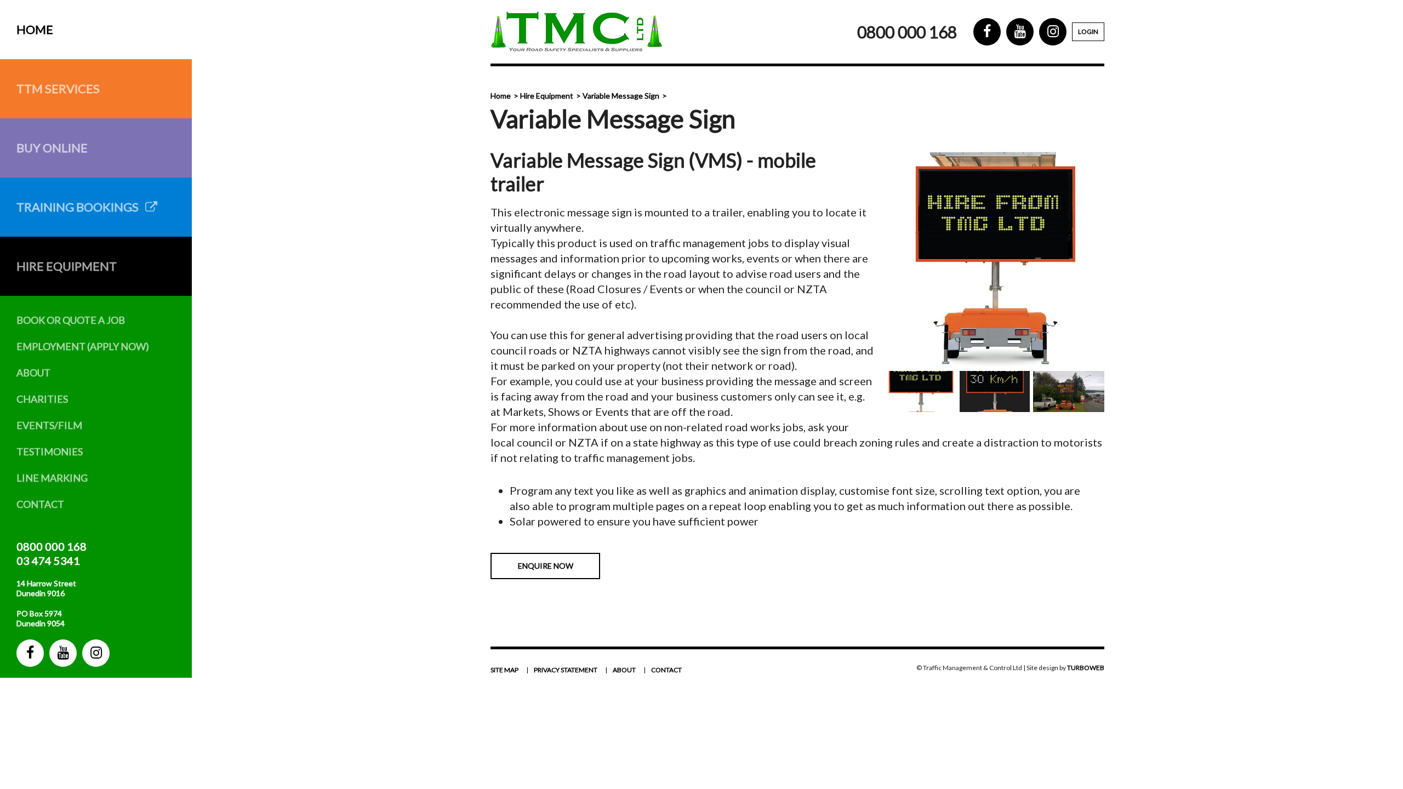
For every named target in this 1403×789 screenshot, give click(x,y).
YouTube (63, 653)
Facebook (30, 653)
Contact (40, 504)
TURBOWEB (1085, 668)
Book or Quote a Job (70, 320)
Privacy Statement (565, 670)
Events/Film (49, 425)
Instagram (96, 653)
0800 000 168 (51, 546)
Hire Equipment (66, 266)
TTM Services (58, 88)
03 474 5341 (48, 560)
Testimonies (49, 451)
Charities (42, 399)
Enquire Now (545, 565)
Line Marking (52, 478)
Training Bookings (80, 206)
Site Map (504, 670)
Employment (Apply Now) (82, 346)
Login (1088, 31)
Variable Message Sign (621, 95)
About (33, 373)
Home (34, 29)
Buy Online (52, 147)
